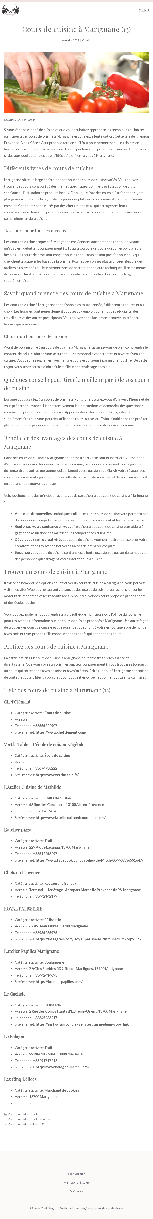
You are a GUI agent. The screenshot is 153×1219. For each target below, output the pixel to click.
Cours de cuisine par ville (23, 1114)
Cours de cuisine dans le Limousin (29, 1119)
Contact (76, 1190)
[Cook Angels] (10, 10)
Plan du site (76, 1174)
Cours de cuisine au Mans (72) (26, 1124)
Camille (86, 40)
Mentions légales (76, 1182)
